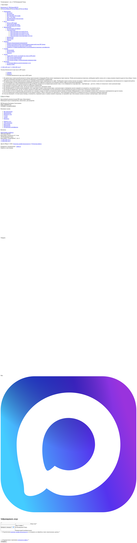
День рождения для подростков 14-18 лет (21, 35)
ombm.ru (18, 146)
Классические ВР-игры (13, 24)
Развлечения (7, 11)
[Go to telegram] (68, 374)
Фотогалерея (10, 50)
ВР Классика (10, 14)
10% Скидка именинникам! (14, 57)
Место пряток (10, 20)
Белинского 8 (9, 7)
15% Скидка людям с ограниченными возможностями (21, 60)
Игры (5, 21)
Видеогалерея (10, 51)
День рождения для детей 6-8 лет (19, 31)
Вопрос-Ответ (11, 64)
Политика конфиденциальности (22, 143)
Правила (6, 41)
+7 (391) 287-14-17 (6, 67)
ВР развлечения (8, 111)
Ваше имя (34, 523)
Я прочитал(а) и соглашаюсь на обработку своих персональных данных (31, 532)
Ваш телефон (20, 525)
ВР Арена (9, 13)
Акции (6, 54)
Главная (9, 72)
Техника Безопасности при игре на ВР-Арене (19, 45)
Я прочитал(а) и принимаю (15, 540)
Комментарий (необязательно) (23, 530)
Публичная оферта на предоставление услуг (19, 63)
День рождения (11, 30)
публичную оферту (23, 540)
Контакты (6, 61)
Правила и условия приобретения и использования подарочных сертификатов (28, 47)
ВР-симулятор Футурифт (13, 15)
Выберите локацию (6, 527)
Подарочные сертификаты (11, 127)
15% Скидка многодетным (14, 58)
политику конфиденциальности (19, 532)
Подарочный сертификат (14, 28)
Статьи (6, 116)
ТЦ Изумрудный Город (20, 527)
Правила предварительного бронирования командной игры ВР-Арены (26, 44)
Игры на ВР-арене (12, 23)
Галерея (6, 48)
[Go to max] (68, 511)
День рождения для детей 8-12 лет (19, 33)
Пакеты (9, 40)
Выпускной (10, 38)
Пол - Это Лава (11, 17)
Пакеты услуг (7, 121)
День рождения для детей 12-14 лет (19, 34)
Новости (9, 53)
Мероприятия (7, 27)
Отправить (3, 541)
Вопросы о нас (8, 114)
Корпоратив (10, 37)
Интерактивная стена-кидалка (15, 18)
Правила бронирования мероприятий (17, 43)
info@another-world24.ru (7, 132)
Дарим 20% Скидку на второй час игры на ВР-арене (21, 55)
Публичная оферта (36, 143)
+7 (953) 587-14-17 (16, 67)
